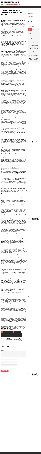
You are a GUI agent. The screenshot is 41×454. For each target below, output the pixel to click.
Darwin (9, 333)
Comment (2, 350)
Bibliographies (30, 19)
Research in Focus (19, 16)
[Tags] (34, 29)
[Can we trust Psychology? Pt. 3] (30, 370)
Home (2, 7)
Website (2, 363)
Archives (14, 16)
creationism (4, 333)
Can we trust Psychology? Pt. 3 (35, 296)
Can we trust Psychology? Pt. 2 (35, 374)
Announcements (30, 16)
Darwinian (14, 333)
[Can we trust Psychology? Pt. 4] (30, 215)
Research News (30, 24)
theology (20, 335)
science (15, 335)
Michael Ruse (4, 335)
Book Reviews (14, 7)
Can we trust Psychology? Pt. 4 (35, 141)
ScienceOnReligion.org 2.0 (33, 51)
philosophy (10, 335)
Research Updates (31, 26)
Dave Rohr (10, 16)
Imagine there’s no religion (33, 33)
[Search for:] (33, 11)
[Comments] (38, 29)
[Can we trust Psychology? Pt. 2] (30, 448)
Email (2, 360)
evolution (19, 333)
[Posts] (30, 29)
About (23, 7)
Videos (19, 7)
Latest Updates (6, 7)
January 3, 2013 (4, 16)
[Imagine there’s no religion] (30, 137)
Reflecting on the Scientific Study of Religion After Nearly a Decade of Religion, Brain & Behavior (36, 220)
